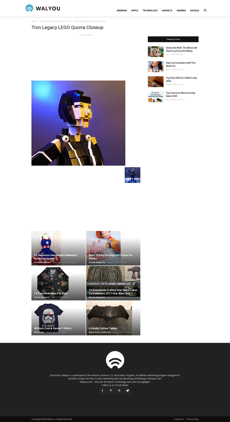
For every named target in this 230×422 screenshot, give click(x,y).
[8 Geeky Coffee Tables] (113, 318)
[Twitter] (128, 391)
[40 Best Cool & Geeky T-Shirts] (58, 318)
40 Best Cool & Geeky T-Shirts (53, 328)
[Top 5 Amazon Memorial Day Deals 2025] (156, 96)
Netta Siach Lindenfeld (99, 332)
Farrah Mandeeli (42, 297)
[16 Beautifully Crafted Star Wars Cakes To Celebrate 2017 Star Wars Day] (113, 281)
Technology (150, 10)
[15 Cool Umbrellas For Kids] (58, 283)
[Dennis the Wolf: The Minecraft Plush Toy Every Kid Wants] (156, 51)
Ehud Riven (39, 332)
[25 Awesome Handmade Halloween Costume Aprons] (58, 248)
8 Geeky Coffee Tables (103, 328)
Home (34, 21)
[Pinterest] (111, 391)
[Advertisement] (85, 59)
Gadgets (167, 10)
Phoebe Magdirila (42, 262)
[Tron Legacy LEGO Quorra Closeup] (85, 123)
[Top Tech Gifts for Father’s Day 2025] (156, 81)
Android (122, 10)
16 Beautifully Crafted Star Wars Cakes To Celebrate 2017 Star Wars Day (113, 291)
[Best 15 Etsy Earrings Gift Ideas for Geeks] (113, 248)
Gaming (181, 10)
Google (194, 10)
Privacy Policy (193, 419)
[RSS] (119, 391)
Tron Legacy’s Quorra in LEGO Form (56, 21)
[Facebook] (102, 391)
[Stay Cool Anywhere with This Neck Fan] (156, 66)
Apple (134, 10)
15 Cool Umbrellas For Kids (50, 293)
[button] (205, 10)
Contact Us (179, 419)
